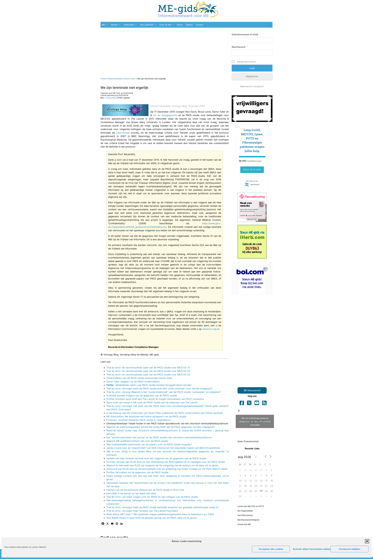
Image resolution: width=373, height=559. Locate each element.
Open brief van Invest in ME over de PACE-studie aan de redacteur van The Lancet (152, 402)
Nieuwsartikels (115, 78)
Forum (180, 24)
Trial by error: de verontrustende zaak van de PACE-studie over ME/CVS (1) (148, 367)
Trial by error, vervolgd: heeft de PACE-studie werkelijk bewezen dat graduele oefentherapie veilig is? (162, 507)
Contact (199, 24)
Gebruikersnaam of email (246, 34)
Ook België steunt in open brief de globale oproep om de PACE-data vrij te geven (151, 517)
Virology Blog (110, 98)
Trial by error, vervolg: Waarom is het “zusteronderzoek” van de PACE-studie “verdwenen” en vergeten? (163, 392)
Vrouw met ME (244, 524)
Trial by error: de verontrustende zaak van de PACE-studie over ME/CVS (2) (148, 371)
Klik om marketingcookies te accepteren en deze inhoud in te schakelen (254, 421)
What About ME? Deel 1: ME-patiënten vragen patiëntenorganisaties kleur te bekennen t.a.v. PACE (160, 514)
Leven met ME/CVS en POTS (250, 506)
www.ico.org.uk (210, 328)
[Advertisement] (165, 51)
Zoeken (189, 24)
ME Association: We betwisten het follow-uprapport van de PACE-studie (146, 416)
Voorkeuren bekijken (349, 549)
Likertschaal (123, 132)
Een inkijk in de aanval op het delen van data (131, 493)
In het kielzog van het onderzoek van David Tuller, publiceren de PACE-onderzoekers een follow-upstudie (164, 412)
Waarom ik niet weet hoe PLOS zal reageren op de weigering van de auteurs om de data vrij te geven (162, 465)
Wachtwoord (240, 47)
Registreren (252, 76)
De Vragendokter (245, 511)
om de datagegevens (165, 115)
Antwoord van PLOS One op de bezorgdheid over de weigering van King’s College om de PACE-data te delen (166, 468)
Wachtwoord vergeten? (252, 86)
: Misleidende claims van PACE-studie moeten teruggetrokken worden (148, 385)
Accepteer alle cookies (271, 549)
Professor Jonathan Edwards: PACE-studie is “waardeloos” (138, 419)
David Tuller (129, 78)
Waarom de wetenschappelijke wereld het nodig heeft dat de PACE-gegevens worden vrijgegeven (160, 426)
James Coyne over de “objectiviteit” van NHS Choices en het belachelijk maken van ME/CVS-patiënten (163, 447)
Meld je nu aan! (252, 169)
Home (103, 78)
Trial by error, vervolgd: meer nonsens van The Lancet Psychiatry (142, 510)
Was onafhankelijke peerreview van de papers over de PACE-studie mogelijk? (149, 444)
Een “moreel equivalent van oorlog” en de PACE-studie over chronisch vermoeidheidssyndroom (159, 437)
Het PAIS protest (245, 515)
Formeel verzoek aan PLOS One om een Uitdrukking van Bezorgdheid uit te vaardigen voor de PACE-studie (165, 461)
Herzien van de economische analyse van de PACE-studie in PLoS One (145, 489)
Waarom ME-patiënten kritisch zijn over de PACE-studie (137, 440)
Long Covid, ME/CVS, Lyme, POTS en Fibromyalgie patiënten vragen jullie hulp (252, 140)
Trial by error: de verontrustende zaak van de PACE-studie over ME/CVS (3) (148, 374)
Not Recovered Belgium (248, 520)
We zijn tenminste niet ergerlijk (124, 88)
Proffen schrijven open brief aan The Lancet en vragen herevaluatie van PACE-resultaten (155, 399)
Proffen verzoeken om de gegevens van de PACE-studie (137, 472)
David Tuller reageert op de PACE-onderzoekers (133, 381)
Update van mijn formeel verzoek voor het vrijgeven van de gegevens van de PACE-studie (156, 458)
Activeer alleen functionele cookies (311, 549)
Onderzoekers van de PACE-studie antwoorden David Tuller (139, 378)
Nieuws (114, 24)
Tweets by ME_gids (254, 421)
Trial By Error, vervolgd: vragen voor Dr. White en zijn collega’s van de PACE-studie (152, 496)
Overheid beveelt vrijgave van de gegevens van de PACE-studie (141, 395)
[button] (367, 541)
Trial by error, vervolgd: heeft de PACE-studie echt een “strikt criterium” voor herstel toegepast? (159, 388)
